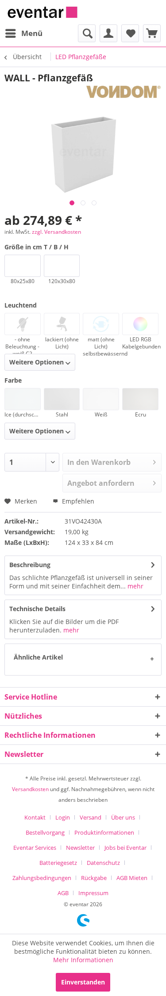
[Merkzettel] (130, 33)
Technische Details (37, 608)
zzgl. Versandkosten (56, 232)
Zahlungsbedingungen (41, 878)
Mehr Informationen (83, 960)
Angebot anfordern (101, 483)
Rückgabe (94, 878)
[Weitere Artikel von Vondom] (123, 92)
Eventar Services (34, 848)
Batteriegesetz (58, 863)
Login (62, 817)
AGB (63, 893)
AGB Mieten (131, 878)
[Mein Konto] (108, 33)
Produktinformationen (104, 832)
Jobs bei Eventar (125, 848)
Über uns (123, 817)
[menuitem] (23, 33)
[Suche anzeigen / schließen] (87, 33)
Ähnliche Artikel (38, 657)
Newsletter (80, 848)
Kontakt (35, 817)
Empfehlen (77, 501)
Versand (90, 817)
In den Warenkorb (99, 462)
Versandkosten (30, 789)
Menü (31, 33)
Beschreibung (29, 564)
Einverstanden (83, 982)
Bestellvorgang (45, 832)
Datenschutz (103, 863)
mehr (134, 586)
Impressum (93, 893)
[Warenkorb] (152, 33)
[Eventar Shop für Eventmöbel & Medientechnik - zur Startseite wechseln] (42, 12)
